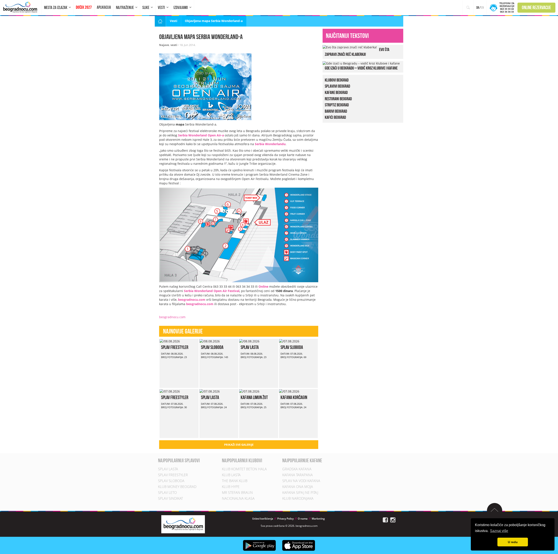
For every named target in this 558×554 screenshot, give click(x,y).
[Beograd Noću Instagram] (392, 519)
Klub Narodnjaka (297, 498)
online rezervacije (536, 7)
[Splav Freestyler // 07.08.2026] (170, 391)
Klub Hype (231, 486)
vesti (173, 45)
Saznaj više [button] (499, 531)
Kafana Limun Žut (254, 397)
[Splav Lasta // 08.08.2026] (249, 341)
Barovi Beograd (336, 111)
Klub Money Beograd (177, 486)
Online (263, 286)
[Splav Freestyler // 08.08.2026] (170, 341)
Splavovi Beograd (337, 86)
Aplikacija (104, 7)
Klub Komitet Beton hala (244, 469)
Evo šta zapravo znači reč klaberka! (357, 52)
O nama (303, 518)
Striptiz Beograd (337, 104)
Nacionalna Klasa (238, 498)
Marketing (318, 518)
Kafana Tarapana (297, 474)
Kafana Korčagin (294, 397)
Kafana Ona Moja (297, 486)
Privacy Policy (285, 518)
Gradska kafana (296, 469)
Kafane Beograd (336, 92)
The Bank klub (234, 480)
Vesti (161, 7)
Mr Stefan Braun (237, 492)
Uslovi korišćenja (262, 518)
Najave (164, 45)
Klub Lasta (231, 474)
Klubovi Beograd (337, 80)
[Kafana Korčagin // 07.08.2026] (289, 391)
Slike (145, 7)
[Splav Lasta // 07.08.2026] (209, 391)
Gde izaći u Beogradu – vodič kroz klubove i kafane (361, 68)
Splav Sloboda (212, 347)
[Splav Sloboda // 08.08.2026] (209, 341)
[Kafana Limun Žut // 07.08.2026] (249, 391)
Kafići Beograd (335, 117)
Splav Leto (167, 492)
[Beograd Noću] (183, 524)
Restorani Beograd (338, 98)
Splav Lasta (250, 347)
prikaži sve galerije (238, 445)
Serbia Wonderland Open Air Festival (211, 291)
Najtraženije (125, 7)
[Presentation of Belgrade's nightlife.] (21, 7)
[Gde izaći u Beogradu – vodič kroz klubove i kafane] (361, 63)
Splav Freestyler (174, 347)
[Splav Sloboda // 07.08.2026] (289, 341)
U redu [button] (513, 542)
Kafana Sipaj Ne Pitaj (300, 492)
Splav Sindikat (170, 498)
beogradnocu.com (191, 299)
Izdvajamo (181, 7)
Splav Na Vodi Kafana (301, 480)
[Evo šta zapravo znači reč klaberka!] (350, 47)
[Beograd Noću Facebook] (385, 519)
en (482, 7)
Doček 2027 (84, 7)
